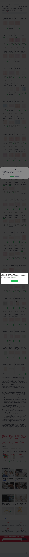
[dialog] (14, 278)
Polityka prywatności (15, 277)
